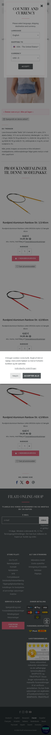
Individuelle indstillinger (25, 368)
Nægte (15, 376)
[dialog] (25, 367)
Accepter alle (31, 376)
